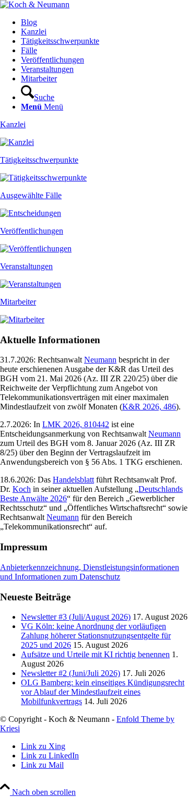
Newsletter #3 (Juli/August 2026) (76, 616)
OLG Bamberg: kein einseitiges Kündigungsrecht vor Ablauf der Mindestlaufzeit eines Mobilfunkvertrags (102, 692)
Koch (22, 489)
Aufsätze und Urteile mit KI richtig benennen (95, 654)
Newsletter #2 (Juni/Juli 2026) (70, 673)
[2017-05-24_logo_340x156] (34, 4)
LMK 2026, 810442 (75, 424)
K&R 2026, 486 (149, 406)
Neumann (100, 359)
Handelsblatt (73, 479)
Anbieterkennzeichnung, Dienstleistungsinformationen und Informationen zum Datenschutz (89, 572)
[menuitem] (104, 22)
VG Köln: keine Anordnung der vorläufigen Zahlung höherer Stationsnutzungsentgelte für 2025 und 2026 (96, 635)
